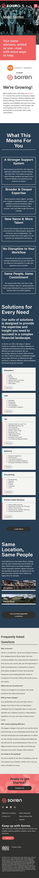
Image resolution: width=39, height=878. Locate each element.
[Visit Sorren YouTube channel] (7, 807)
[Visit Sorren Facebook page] (3, 807)
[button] (35, 6)
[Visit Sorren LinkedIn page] (11, 807)
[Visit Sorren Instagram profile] (15, 807)
